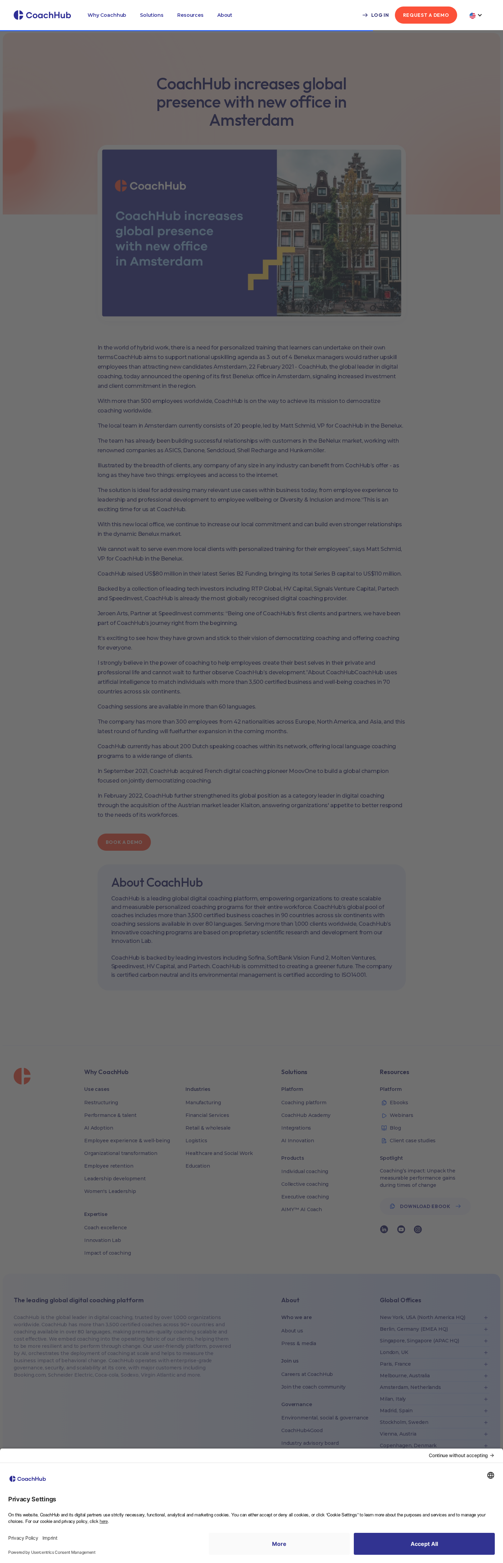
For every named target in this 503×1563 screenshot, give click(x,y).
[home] (42, 15)
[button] (107, 15)
